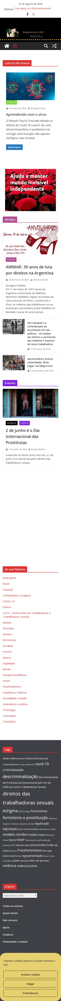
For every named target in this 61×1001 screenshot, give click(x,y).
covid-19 (42, 763)
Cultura (7, 607)
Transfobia (9, 721)
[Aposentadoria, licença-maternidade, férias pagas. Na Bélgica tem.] (14, 365)
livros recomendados (28, 829)
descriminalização (20, 776)
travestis (24, 860)
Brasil (6, 583)
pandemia (7, 845)
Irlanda (31, 824)
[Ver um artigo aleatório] (54, 46)
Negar (30, 983)
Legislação (9, 663)
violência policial (27, 866)
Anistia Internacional (37, 758)
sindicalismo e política (15, 704)
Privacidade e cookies (15, 941)
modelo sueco (37, 835)
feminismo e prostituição (25, 817)
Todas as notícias (13, 906)
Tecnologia (9, 710)
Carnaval (8, 589)
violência (9, 865)
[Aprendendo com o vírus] (30, 86)
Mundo (7, 669)
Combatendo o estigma (16, 595)
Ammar (21, 758)
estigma (10, 810)
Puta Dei (13, 851)
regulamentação (32, 856)
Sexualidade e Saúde (15, 698)
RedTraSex (15, 856)
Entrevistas (9, 640)
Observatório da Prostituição (38, 840)
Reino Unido (48, 856)
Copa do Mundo (27, 764)
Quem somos (10, 913)
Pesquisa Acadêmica (14, 675)
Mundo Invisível (40, 279)
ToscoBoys (9, 715)
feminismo (39, 811)
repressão (7, 861)
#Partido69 (9, 578)
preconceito (38, 845)
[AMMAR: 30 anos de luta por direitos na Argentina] (30, 239)
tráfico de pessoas (39, 860)
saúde (15, 860)
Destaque (11, 423)
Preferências (30, 993)
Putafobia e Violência (15, 692)
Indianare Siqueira (19, 824)
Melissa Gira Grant (47, 829)
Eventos (24, 423)
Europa (26, 811)
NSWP (21, 840)
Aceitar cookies (30, 974)
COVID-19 (11, 102)
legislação (10, 829)
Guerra (7, 657)
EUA (20, 811)
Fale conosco (10, 920)
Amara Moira (10, 758)
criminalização (13, 770)
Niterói (12, 840)
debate (7, 622)
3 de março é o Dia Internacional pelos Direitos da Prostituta (32, 11)
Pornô (6, 680)
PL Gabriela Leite (21, 845)
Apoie (6, 927)
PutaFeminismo (12, 686)
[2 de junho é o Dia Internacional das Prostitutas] (30, 403)
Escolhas (8, 646)
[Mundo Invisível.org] (30, 29)
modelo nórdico (15, 834)
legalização (42, 823)
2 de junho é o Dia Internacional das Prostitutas (22, 436)
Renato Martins (38, 449)
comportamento (11, 764)
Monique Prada (37, 108)
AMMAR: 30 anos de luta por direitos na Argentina (29, 270)
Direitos (11, 259)
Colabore (8, 934)
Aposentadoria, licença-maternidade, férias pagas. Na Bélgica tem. (40, 362)
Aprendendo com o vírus (26, 114)
